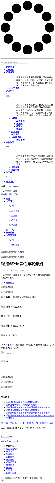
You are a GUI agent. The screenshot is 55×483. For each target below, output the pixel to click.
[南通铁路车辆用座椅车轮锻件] (20, 415)
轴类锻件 (10, 465)
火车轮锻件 (9, 344)
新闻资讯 (31, 423)
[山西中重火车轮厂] (10, 194)
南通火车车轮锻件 (33, 410)
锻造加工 (10, 451)
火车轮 (9, 468)
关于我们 (5, 423)
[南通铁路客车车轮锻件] (17, 413)
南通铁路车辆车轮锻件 (39, 407)
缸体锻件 (10, 454)
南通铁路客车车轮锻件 (39, 413)
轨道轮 (9, 470)
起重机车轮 (11, 462)
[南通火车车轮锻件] (15, 410)
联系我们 (49, 423)
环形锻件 (10, 459)
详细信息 (10, 282)
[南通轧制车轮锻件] (15, 402)
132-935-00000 (12, 186)
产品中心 (22, 423)
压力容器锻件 (12, 449)
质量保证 (14, 423)
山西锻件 (10, 457)
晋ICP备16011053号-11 (11, 441)
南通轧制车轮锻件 (33, 402)
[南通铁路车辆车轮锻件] (17, 407)
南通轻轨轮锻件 (30, 405)
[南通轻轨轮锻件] (14, 405)
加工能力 (40, 423)
